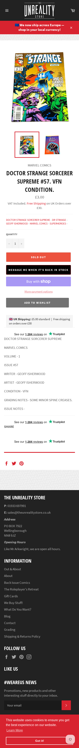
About (8, 575)
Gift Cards (11, 596)
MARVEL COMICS (39, 223)
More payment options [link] (39, 291)
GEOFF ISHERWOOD (17, 223)
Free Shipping (36, 203)
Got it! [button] (39, 740)
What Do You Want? (17, 609)
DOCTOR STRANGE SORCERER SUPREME (28, 220)
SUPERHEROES (58, 223)
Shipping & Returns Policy (22, 636)
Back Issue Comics (17, 582)
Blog (7, 616)
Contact (10, 623)
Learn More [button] (14, 730)
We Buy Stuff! (13, 602)
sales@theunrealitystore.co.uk (29, 512)
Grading (9, 629)
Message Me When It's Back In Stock (38, 270)
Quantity (11, 234)
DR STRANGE (59, 220)
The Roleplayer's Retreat (21, 589)
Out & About (12, 569)
